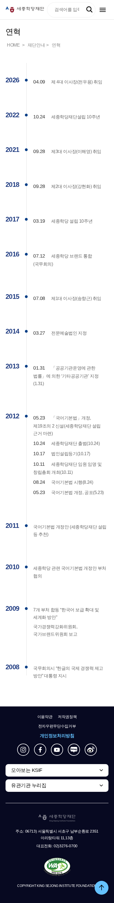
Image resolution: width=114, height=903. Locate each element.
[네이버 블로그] (74, 750)
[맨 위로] (101, 888)
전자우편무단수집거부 (57, 726)
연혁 (56, 45)
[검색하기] (89, 9)
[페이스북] (40, 750)
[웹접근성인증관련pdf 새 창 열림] (57, 867)
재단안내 (36, 45)
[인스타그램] (23, 750)
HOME (14, 45)
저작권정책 (67, 717)
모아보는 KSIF (26, 770)
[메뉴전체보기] (102, 10)
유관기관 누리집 (28, 785)
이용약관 (45, 717)
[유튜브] (57, 750)
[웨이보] (91, 750)
